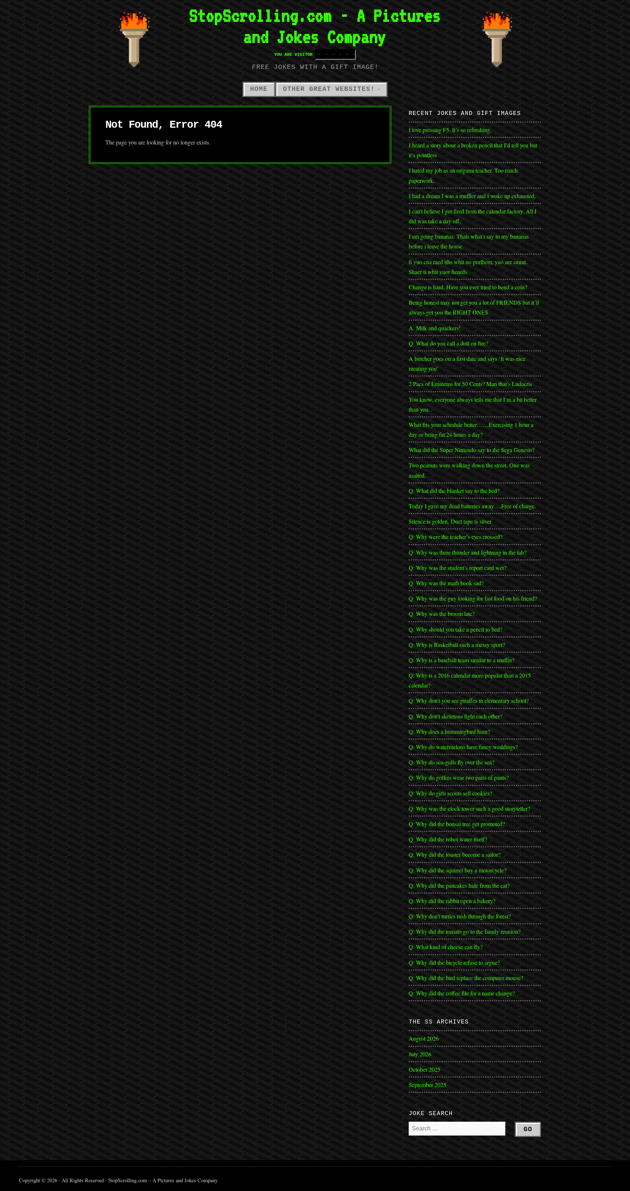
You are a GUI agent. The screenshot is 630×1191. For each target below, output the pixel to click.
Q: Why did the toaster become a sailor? (455, 854)
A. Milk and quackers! (434, 328)
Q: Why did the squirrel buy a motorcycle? (457, 870)
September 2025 (427, 1084)
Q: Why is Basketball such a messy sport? (457, 644)
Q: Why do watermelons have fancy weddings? (463, 747)
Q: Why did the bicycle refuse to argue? (454, 962)
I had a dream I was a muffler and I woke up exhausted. (472, 196)
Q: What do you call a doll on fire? (449, 343)
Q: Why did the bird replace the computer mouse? (466, 978)
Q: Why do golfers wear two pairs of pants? (459, 777)
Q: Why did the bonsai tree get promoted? (457, 824)
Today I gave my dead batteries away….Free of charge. (472, 506)
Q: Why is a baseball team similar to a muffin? (461, 660)
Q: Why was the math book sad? (446, 583)
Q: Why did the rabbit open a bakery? (452, 901)
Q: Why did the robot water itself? (448, 839)
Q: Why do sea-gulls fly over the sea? (451, 762)
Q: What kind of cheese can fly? (446, 947)
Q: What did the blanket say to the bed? (454, 490)
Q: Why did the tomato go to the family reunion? (465, 931)
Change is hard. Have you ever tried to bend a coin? (468, 287)
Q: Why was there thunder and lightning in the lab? (467, 552)
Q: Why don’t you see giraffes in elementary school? (469, 700)
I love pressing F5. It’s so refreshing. (450, 130)
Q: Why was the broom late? (442, 613)
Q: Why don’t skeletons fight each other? (455, 716)
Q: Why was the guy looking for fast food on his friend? (473, 598)
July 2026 (420, 1054)
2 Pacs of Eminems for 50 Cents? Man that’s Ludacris (470, 384)
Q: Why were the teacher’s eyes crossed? (455, 536)
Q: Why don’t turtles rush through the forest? (460, 916)
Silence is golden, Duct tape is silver (450, 521)
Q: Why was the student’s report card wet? (457, 567)
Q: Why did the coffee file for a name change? (462, 993)
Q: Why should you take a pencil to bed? (455, 629)
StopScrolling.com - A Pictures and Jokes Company (315, 26)
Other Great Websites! (329, 89)
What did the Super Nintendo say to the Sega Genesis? (471, 450)
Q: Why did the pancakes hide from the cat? (459, 885)
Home (259, 89)
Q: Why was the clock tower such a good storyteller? (469, 808)
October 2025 (424, 1069)
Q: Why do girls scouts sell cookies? (450, 793)
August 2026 (424, 1038)
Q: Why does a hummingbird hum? (449, 731)
